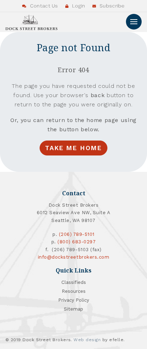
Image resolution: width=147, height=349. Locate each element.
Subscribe (111, 6)
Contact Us (43, 6)
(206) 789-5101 (77, 234)
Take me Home (73, 148)
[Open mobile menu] (134, 22)
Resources (74, 291)
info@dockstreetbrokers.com (74, 257)
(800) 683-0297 (76, 241)
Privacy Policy (73, 300)
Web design (87, 339)
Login (78, 6)
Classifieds (73, 282)
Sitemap (73, 309)
